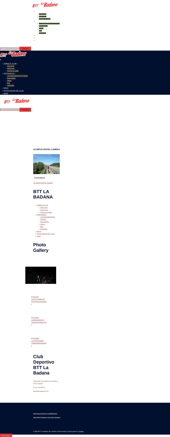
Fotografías (42, 33)
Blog (40, 31)
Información (42, 14)
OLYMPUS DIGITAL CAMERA (43, 183)
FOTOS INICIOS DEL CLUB (44, 38)
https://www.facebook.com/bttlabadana (45, 413)
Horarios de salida (44, 19)
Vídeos (41, 28)
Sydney (81, 431)
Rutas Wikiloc (43, 26)
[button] (33, 44)
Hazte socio (42, 16)
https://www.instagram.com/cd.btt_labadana (46, 417)
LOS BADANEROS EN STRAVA (49, 23)
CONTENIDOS (40, 21)
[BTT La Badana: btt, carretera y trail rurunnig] (45, 8)
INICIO (37, 35)
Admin (37, 40)
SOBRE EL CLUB (41, 11)
